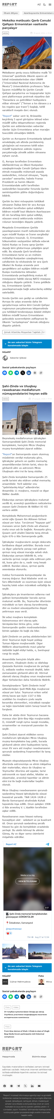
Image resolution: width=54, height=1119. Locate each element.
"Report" (7, 115)
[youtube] (39, 1086)
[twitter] (22, 373)
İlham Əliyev (11, 13)
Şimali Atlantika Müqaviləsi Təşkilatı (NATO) (26, 332)
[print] (35, 373)
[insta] (11, 1086)
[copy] (41, 373)
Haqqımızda (8, 1056)
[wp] (10, 373)
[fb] (4, 373)
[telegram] (16, 373)
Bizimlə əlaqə (39, 1056)
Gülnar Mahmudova (20, 981)
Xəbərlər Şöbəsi (18, 358)
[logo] (9, 4)
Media (5, 33)
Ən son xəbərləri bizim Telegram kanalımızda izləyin (25, 344)
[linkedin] (28, 373)
